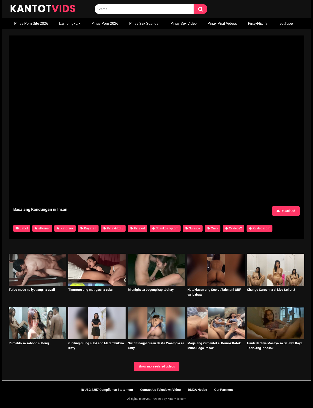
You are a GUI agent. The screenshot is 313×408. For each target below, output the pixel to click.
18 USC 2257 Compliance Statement (106, 390)
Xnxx (214, 228)
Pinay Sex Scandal (144, 23)
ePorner (44, 228)
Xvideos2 (235, 228)
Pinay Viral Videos (222, 23)
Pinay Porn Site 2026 (31, 23)
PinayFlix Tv (258, 23)
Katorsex (66, 228)
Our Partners (223, 390)
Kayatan (89, 228)
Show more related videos (156, 366)
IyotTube (286, 23)
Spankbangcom (166, 228)
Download (287, 211)
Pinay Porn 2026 (104, 23)
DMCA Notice (197, 390)
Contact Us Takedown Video (160, 390)
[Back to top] (297, 394)
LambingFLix (69, 23)
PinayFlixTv (114, 228)
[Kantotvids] (43, 9)
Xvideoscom (261, 228)
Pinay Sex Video (183, 23)
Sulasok (194, 228)
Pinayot (139, 228)
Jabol (23, 228)
